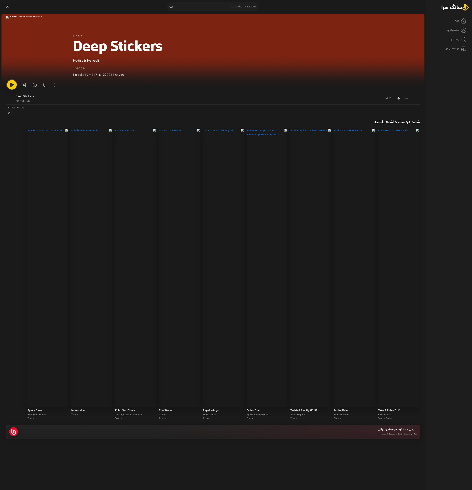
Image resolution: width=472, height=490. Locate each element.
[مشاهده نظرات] (44, 85)
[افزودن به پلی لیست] (407, 98)
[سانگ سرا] (455, 7)
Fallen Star (253, 410)
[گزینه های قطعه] (415, 98)
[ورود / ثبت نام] (7, 7)
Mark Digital (209, 415)
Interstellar (78, 410)
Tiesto (118, 415)
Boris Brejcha (385, 415)
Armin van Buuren (36, 415)
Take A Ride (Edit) (389, 410)
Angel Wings (211, 410)
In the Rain (341, 410)
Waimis (163, 415)
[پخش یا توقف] (12, 85)
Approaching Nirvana (258, 415)
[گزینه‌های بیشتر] (54, 85)
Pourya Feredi (86, 60)
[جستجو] (171, 6)
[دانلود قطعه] (398, 98)
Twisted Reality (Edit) (303, 410)
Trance (79, 68)
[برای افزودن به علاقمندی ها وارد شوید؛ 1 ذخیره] (34, 85)
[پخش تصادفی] (24, 85)
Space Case (34, 410)
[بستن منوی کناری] (432, 7)
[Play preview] (384, 402)
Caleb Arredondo (132, 415)
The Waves (165, 410)
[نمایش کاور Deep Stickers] (36, 46)
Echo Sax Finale (125, 410)
